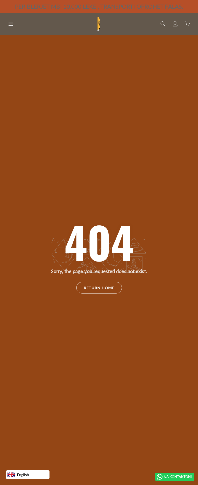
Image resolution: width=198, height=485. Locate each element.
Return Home (99, 287)
